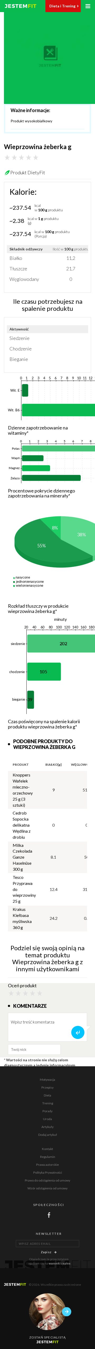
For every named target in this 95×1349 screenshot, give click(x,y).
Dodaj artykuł (47, 1135)
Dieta (47, 1095)
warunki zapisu (59, 1263)
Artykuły (47, 1127)
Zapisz (46, 1252)
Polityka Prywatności (47, 1172)
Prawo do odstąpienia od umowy (47, 1180)
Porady (47, 1111)
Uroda (47, 1119)
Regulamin (47, 1157)
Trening (47, 1103)
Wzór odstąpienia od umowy (47, 1188)
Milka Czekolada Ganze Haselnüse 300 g (22, 857)
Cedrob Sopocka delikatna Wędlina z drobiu (22, 824)
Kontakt (47, 1149)
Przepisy (47, 1087)
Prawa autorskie (47, 1165)
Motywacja (47, 1080)
